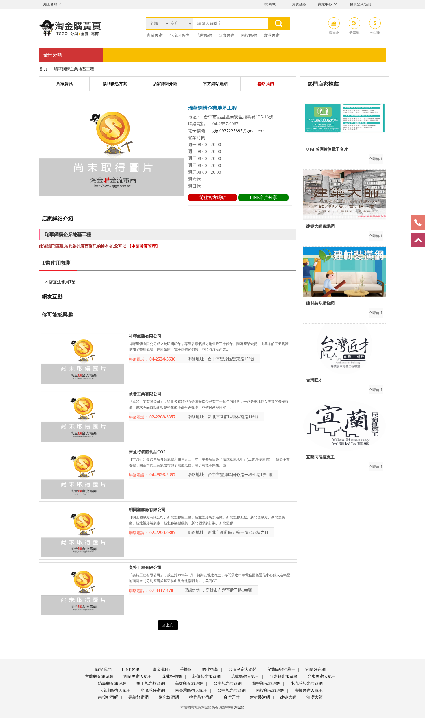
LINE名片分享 (263, 197)
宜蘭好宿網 (315, 669)
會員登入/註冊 (361, 4)
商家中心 (325, 4)
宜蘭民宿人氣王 (137, 676)
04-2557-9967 (225, 123)
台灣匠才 (231, 697)
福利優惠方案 (115, 84)
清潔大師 (314, 697)
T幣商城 (269, 4)
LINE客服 (130, 669)
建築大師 (287, 697)
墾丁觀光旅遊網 (150, 683)
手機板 (185, 669)
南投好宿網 (107, 697)
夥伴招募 (209, 669)
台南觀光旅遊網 (227, 683)
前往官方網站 (212, 197)
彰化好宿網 (168, 697)
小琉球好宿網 (152, 690)
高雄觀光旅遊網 (188, 683)
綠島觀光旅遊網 (111, 683)
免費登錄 (299, 4)
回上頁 (168, 625)
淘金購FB (160, 669)
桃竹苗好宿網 (200, 697)
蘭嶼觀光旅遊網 (265, 683)
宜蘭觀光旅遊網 (98, 676)
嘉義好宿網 (138, 697)
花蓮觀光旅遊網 (206, 676)
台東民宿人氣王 (321, 676)
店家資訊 (64, 84)
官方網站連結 (215, 84)
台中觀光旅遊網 (231, 690)
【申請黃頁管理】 (144, 246)
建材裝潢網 (259, 697)
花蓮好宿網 (171, 676)
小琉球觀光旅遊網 (306, 683)
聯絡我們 (266, 84)
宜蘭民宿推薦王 (280, 669)
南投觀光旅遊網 (269, 690)
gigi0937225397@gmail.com (239, 130)
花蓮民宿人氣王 (244, 676)
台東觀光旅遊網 (283, 676)
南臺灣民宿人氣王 (190, 690)
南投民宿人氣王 (308, 690)
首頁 (43, 69)
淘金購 (239, 707)
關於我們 (103, 669)
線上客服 (50, 4)
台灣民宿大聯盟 (242, 669)
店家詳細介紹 (165, 84)
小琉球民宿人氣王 (113, 690)
